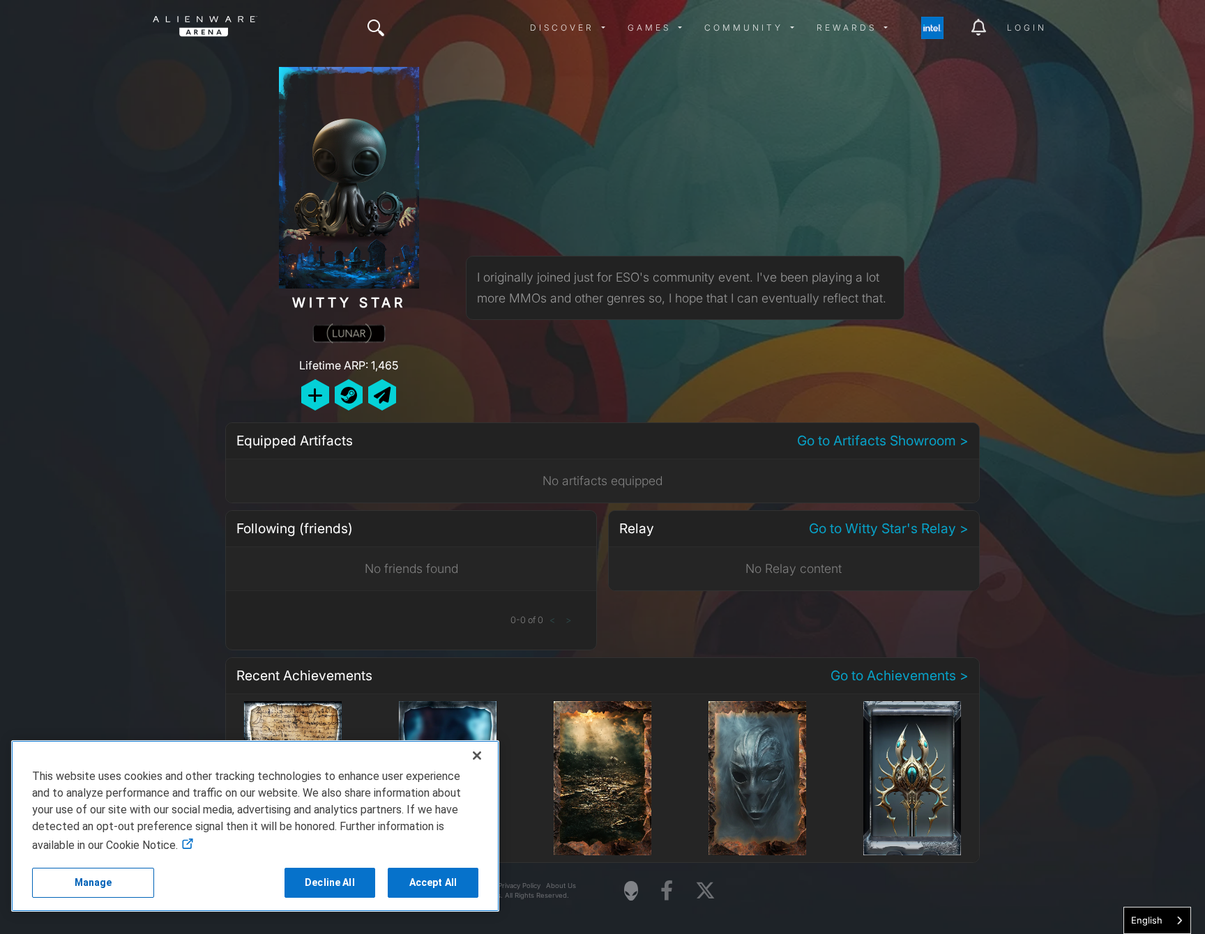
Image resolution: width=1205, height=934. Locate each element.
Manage (93, 882)
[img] (376, 28)
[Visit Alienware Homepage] (631, 891)
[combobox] (1157, 920)
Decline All (330, 882)
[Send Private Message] (382, 395)
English (1146, 920)
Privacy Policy (519, 885)
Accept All (433, 882)
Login (1027, 27)
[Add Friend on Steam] (349, 395)
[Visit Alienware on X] (705, 891)
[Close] (477, 755)
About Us (561, 885)
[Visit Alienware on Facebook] (666, 891)
